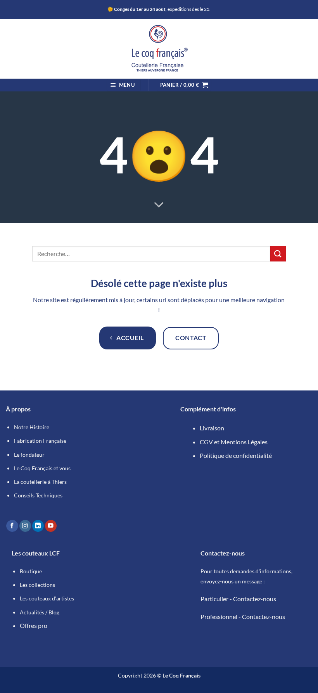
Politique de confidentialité (236, 455)
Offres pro (33, 625)
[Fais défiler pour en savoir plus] (159, 205)
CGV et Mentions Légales (234, 441)
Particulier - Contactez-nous (238, 598)
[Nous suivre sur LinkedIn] (38, 526)
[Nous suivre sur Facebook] (12, 526)
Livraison (212, 428)
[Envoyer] (278, 253)
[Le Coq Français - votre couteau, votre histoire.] (159, 49)
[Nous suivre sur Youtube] (51, 526)
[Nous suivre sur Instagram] (25, 526)
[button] (124, 85)
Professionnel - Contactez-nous (242, 616)
